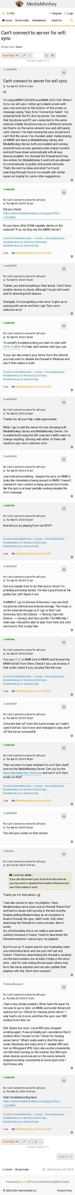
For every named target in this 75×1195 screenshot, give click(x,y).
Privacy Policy (64, 1190)
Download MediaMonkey (17, 238)
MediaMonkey (42, 4)
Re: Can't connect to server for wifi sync (24, 200)
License (38, 238)
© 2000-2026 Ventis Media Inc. (20, 1190)
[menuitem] (10, 13)
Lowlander (9, 189)
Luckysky (8, 851)
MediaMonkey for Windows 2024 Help (24, 242)
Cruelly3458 (10, 69)
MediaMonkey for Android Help (20, 245)
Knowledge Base (54, 238)
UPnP (17, 659)
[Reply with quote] (63, 72)
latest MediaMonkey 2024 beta (22, 773)
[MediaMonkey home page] (19, 4)
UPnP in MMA (11, 347)
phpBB (24, 1181)
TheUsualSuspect (13, 984)
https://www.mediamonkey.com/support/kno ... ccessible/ (32, 215)
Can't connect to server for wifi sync (33, 35)
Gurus (19, 46)
